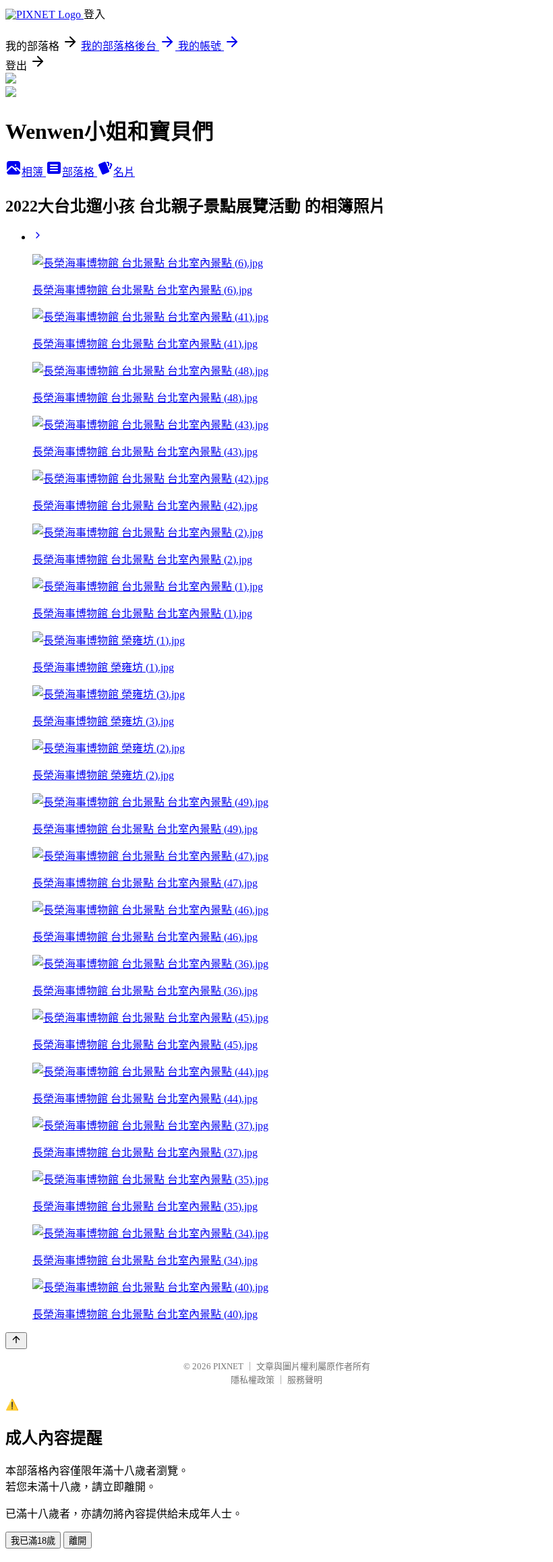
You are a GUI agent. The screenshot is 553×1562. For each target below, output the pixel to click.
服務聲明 (304, 1380)
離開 (77, 1541)
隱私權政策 (252, 1380)
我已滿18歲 (33, 1541)
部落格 (79, 172)
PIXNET (228, 1366)
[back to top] (16, 1340)
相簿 (34, 172)
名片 (124, 172)
